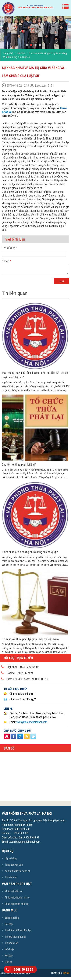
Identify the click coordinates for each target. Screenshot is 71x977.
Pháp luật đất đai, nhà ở (17, 897)
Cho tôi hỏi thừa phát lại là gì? (19, 464)
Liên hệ (8, 961)
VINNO (66, 972)
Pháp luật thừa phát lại (17, 903)
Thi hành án (11, 877)
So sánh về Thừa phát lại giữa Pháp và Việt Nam (30, 639)
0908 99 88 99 (23, 969)
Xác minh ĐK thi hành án (17, 870)
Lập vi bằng (11, 858)
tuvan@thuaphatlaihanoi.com (31, 721)
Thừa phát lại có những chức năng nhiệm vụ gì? (30, 552)
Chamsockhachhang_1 (22, 694)
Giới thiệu (10, 949)
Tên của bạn (9, 248)
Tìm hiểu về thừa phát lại (18, 930)
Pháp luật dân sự (14, 891)
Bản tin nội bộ (12, 917)
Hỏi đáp (21, 53)
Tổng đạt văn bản (14, 864)
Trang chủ (8, 53)
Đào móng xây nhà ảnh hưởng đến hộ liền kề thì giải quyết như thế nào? (35, 375)
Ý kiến (6, 261)
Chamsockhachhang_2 (22, 699)
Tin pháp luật (11, 943)
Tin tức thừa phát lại (15, 936)
